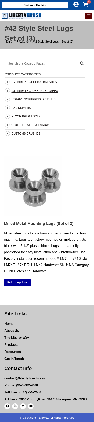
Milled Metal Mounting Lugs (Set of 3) (38, 223)
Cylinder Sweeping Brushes (34, 82)
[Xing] (23, 406)
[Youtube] (31, 406)
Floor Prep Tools (26, 116)
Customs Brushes (26, 133)
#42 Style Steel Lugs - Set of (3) (52, 41)
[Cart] (86, 5)
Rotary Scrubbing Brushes (34, 99)
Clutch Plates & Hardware (32, 125)
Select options (17, 282)
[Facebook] (7, 406)
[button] (88, 16)
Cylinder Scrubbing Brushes (35, 90)
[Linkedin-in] (15, 406)
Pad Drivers (21, 108)
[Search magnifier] (82, 63)
